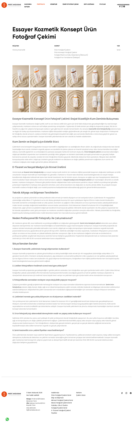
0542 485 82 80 (31, 408)
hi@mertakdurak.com (33, 410)
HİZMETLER (53, 4)
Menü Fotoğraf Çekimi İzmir (61, 403)
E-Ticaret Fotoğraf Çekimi (61, 410)
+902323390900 (123, 5)
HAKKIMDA (28, 4)
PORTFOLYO (41, 4)
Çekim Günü (80, 395)
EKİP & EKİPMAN (89, 4)
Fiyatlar (103, 4)
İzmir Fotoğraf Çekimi (70, 4)
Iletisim (79, 393)
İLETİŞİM (27, 7)
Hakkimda (55, 393)
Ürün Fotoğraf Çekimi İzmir (61, 395)
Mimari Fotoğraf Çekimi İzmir (62, 400)
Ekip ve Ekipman (57, 398)
